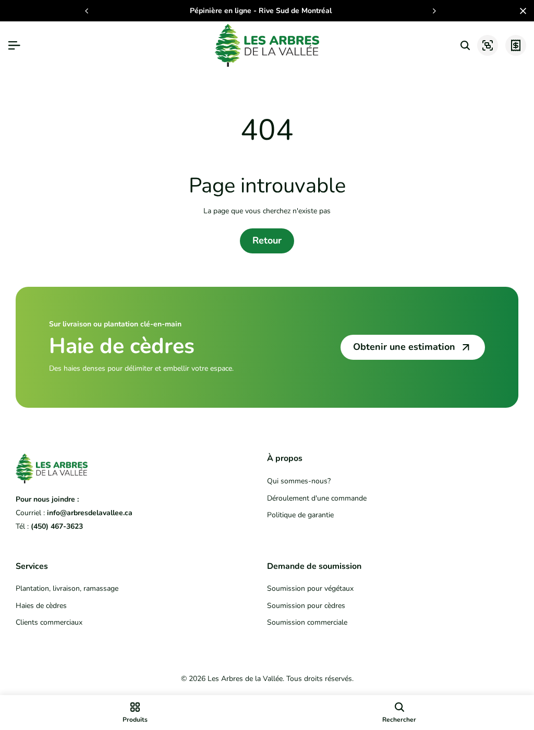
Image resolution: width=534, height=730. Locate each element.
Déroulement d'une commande (317, 498)
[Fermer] (521, 11)
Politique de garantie (300, 515)
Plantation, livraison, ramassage (67, 588)
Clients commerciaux (49, 622)
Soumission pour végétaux (310, 588)
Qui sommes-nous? (299, 481)
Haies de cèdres (41, 606)
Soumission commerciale (307, 622)
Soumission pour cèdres (306, 606)
